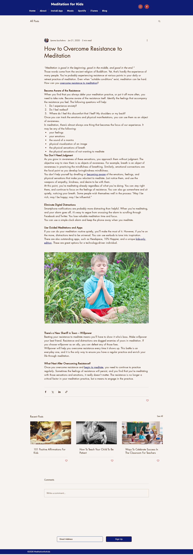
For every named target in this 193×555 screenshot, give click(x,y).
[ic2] (140, 7)
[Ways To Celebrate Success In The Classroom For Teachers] (142, 432)
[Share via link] (66, 392)
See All (160, 416)
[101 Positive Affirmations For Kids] (50, 432)
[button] (159, 21)
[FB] (147, 7)
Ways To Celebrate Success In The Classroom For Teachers (141, 451)
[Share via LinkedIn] (59, 392)
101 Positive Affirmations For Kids (49, 451)
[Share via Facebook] (45, 392)
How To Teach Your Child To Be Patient (96, 451)
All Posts (34, 21)
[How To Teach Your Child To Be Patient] (96, 432)
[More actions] (147, 40)
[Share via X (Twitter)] (52, 392)
